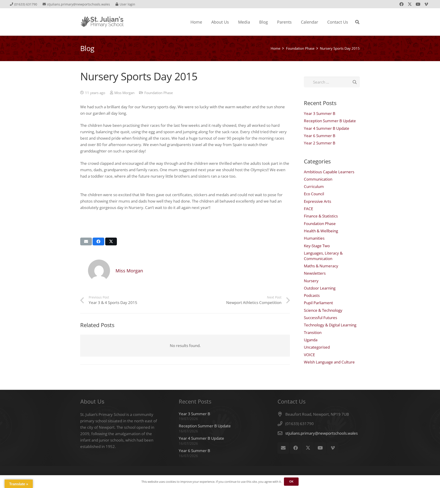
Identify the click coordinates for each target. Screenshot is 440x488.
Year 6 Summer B (319, 135)
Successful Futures (320, 317)
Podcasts (312, 295)
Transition (313, 332)
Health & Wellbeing (321, 230)
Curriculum (314, 186)
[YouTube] (418, 4)
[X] (410, 4)
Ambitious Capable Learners (329, 171)
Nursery (311, 280)
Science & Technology (323, 310)
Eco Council (314, 193)
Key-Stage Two (317, 245)
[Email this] (86, 241)
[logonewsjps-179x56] (102, 22)
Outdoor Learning (320, 288)
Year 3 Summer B (319, 113)
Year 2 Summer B (319, 143)
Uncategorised (317, 347)
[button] (357, 22)
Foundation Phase (158, 92)
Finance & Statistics (321, 216)
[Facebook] (401, 4)
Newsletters (315, 273)
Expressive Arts (317, 201)
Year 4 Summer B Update (326, 128)
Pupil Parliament (318, 302)
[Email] (283, 448)
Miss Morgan (124, 92)
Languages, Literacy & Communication (323, 255)
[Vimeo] (426, 4)
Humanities (314, 238)
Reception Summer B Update (330, 120)
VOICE (309, 354)
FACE (308, 208)
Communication (318, 179)
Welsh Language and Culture (329, 362)
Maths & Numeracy (321, 265)
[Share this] (98, 241)
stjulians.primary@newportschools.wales (321, 433)
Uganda (310, 339)
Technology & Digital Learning (330, 325)
